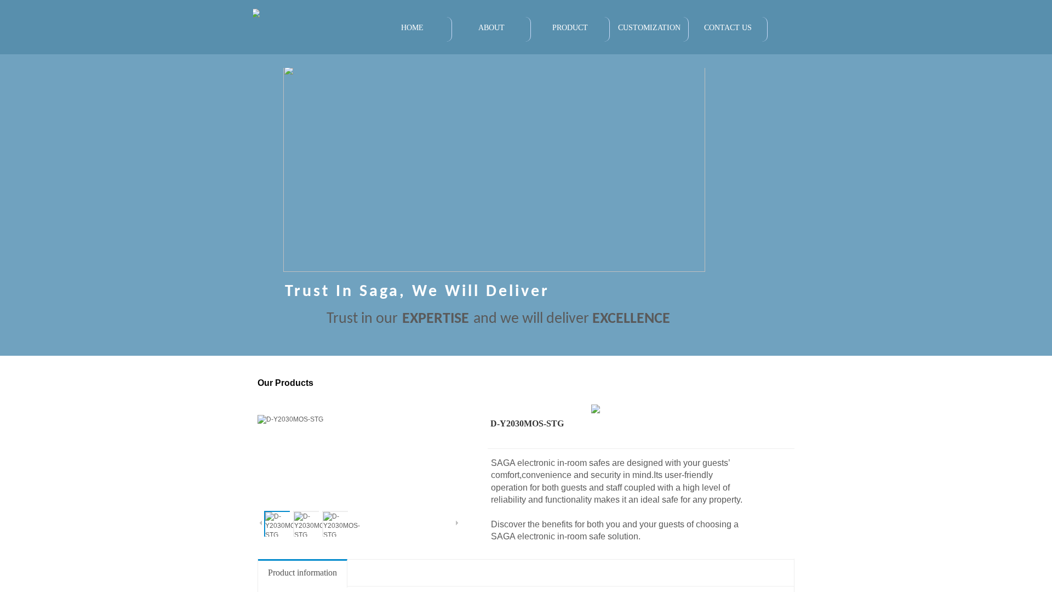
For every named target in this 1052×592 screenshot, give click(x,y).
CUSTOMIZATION (649, 28)
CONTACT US (728, 28)
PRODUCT (570, 28)
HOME (412, 28)
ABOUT (491, 28)
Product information (302, 572)
